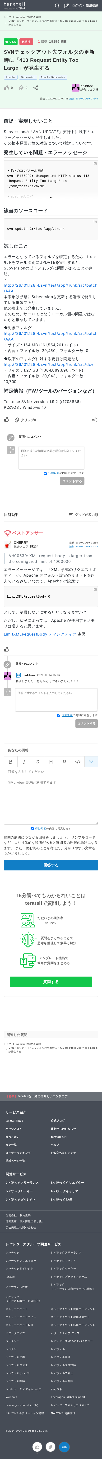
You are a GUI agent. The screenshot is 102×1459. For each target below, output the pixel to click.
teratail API (58, 1136)
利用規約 (25, 1215)
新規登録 (92, 5)
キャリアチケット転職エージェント (73, 1325)
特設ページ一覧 (15, 1160)
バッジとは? (13, 1128)
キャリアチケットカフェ (21, 1316)
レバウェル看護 (60, 1357)
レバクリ (11, 1349)
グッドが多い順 (86, 514)
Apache (10, 77)
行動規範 (54, 472)
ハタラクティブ (15, 1333)
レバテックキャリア (64, 1191)
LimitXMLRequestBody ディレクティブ (40, 634)
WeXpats (11, 1397)
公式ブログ (58, 1120)
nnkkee (86, 86)
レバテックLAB (62, 1199)
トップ (7, 17)
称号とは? (12, 1136)
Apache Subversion (53, 77)
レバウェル (58, 1349)
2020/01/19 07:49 (84, 98)
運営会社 (11, 1215)
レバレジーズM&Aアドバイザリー (72, 1341)
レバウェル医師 (15, 1381)
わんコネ (56, 1389)
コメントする (72, 481)
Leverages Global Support (68, 1397)
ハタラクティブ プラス (65, 1333)
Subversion (28, 77)
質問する (51, 982)
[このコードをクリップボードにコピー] (95, 163)
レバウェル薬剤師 (62, 1381)
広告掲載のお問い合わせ (21, 1227)
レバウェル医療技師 (63, 1365)
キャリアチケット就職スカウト (70, 1316)
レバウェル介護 (15, 1357)
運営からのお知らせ (63, 1128)
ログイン (78, 5)
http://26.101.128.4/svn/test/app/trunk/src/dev (48, 364)
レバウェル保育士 (17, 1365)
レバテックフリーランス (22, 1182)
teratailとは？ (15, 1120)
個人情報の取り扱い (32, 1221)
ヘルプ (55, 1144)
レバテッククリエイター (67, 1182)
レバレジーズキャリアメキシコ (70, 1405)
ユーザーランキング (18, 1152)
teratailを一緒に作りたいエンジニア (43, 1096)
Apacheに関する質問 (28, 17)
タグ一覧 (11, 1144)
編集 (83, 546)
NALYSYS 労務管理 (63, 1413)
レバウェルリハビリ (18, 1373)
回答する (51, 865)
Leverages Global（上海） (23, 1405)
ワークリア (13, 1341)
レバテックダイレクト (21, 1199)
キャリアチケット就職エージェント (73, 1309)
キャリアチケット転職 (19, 1325)
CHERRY (21, 542)
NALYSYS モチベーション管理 (25, 1413)
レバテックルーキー (19, 1191)
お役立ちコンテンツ (63, 1152)
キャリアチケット (17, 1309)
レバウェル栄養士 (62, 1373)
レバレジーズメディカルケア (24, 1389)
